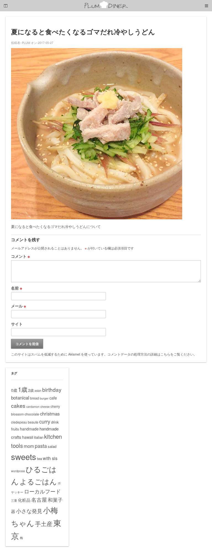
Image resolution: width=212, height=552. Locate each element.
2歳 (31, 390)
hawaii (27, 437)
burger (44, 398)
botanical (20, 397)
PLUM (26, 42)
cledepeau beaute (24, 422)
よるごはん (38, 481)
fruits (15, 429)
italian (38, 437)
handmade (29, 429)
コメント (20, 256)
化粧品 (24, 500)
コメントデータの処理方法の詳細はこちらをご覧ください (150, 354)
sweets (23, 456)
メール (18, 306)
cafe (53, 398)
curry (44, 421)
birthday (51, 389)
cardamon (32, 406)
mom (29, 446)
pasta (41, 445)
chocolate (32, 414)
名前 (16, 288)
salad (52, 446)
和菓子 (55, 499)
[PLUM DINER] (106, 7)
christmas (50, 413)
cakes (18, 405)
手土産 (43, 523)
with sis (50, 458)
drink (55, 422)
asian (38, 390)
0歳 (14, 390)
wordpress (18, 471)
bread (34, 398)
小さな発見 (29, 510)
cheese (45, 406)
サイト (17, 324)
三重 (14, 500)
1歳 (22, 389)
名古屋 (39, 499)
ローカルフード (42, 491)
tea (39, 458)
